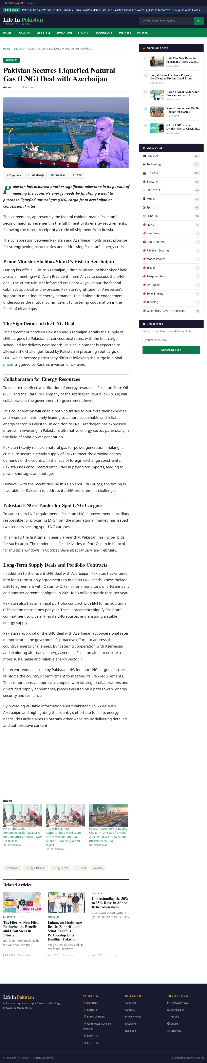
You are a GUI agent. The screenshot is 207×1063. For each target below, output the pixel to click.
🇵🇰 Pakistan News (177, 1002)
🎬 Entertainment (171, 242)
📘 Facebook (58, 174)
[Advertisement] (66, 761)
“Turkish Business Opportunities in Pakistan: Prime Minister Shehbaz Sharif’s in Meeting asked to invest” (64, 837)
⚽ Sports (171, 207)
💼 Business (171, 173)
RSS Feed (130, 1030)
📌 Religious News (171, 276)
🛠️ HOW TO (171, 216)
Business (124, 32)
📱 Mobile (171, 199)
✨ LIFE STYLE (171, 190)
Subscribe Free (171, 350)
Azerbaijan (12, 868)
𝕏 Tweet (77, 174)
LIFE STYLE (44, 32)
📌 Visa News (171, 233)
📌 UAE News (171, 285)
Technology (103, 32)
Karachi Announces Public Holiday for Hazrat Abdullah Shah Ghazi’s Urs (183, 111)
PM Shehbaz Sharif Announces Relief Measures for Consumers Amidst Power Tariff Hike (22, 835)
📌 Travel (171, 267)
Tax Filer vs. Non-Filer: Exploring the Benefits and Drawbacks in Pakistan (21, 929)
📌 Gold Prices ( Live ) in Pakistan (171, 311)
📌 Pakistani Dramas (171, 250)
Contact (130, 1009)
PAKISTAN (24, 32)
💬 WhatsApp (36, 174)
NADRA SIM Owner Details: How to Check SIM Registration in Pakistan (183, 128)
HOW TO (142, 32)
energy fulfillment (35, 868)
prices (9, 364)
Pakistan (97, 868)
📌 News (171, 224)
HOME (7, 32)
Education (64, 32)
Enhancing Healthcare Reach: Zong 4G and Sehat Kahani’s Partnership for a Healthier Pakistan (65, 931)
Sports (83, 32)
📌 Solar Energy (171, 293)
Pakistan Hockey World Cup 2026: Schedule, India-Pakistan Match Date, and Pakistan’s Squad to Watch (83, 10)
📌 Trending (171, 302)
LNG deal (80, 868)
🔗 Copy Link (13, 175)
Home (6, 48)
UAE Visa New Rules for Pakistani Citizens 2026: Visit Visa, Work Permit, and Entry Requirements (181, 63)
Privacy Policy (133, 1016)
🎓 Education (171, 181)
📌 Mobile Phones (171, 259)
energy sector (60, 868)
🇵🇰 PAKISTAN (171, 155)
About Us (130, 1002)
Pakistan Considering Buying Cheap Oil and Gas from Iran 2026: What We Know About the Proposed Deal (108, 835)
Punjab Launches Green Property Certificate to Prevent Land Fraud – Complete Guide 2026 (172, 78)
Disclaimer (131, 1023)
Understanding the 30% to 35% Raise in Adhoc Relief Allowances (110, 903)
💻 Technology (171, 164)
